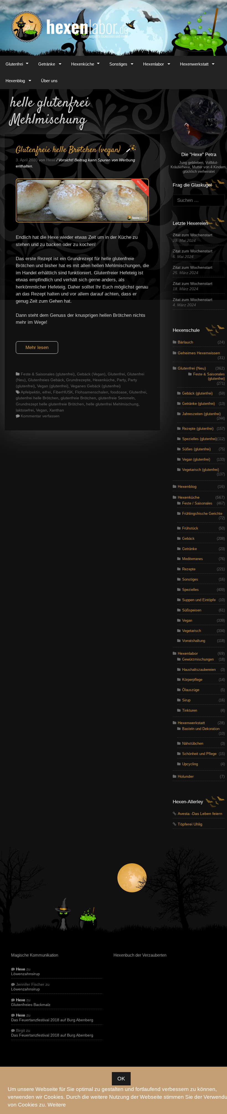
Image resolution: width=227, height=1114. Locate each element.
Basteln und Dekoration (201, 729)
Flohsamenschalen (91, 392)
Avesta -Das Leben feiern (200, 814)
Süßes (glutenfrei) (196, 449)
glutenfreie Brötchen (78, 398)
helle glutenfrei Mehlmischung (112, 404)
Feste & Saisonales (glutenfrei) (48, 374)
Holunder (186, 776)
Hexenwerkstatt (194, 64)
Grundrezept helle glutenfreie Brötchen (50, 404)
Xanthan (56, 410)
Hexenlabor (153, 64)
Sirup (186, 700)
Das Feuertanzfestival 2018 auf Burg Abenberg (52, 1020)
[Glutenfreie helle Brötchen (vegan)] (82, 221)
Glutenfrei (14, 64)
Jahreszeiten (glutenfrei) (201, 414)
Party (121, 380)
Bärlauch (185, 342)
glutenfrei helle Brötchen (37, 398)
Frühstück (190, 528)
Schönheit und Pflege (199, 754)
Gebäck (188, 538)
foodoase (118, 392)
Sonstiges (118, 64)
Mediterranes (192, 559)
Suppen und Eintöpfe (199, 600)
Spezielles (190, 590)
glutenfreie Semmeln (116, 398)
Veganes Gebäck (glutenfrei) (96, 386)
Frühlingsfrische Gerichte (202, 513)
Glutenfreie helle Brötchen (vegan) (68, 150)
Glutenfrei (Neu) (192, 368)
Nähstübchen (192, 743)
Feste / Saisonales (197, 503)
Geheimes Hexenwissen (199, 353)
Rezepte (188, 569)
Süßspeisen (191, 610)
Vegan (41, 410)
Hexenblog (15, 80)
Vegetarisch (191, 631)
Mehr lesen (36, 347)
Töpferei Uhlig (190, 824)
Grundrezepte (78, 380)
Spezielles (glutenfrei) (199, 439)
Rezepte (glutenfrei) (197, 428)
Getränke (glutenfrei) (198, 404)
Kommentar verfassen (40, 416)
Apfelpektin (30, 392)
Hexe (20, 969)
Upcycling (190, 764)
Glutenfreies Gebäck (46, 380)
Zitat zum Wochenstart (192, 235)
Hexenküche (82, 64)
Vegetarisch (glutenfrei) (200, 470)
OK (121, 1079)
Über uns (49, 80)
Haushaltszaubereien (199, 670)
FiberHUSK (63, 392)
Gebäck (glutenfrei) (197, 393)
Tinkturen (189, 710)
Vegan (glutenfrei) (52, 386)
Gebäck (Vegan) (91, 374)
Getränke (46, 64)
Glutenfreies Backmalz (30, 1005)
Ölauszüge (190, 690)
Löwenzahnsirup (25, 974)
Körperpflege (192, 680)
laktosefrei (25, 410)
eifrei (46, 392)
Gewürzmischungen (198, 659)
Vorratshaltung (193, 641)
